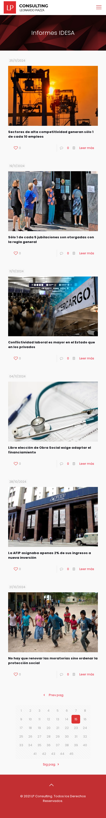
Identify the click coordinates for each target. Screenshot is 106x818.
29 (58, 736)
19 (39, 727)
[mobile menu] (99, 7)
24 (85, 727)
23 (76, 727)
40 (85, 745)
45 (71, 753)
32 (85, 736)
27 (39, 736)
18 (30, 727)
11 (39, 719)
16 (85, 719)
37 (57, 745)
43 (53, 753)
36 (49, 745)
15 (75, 719)
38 (67, 745)
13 (57, 719)
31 (75, 736)
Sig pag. (49, 764)
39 (76, 745)
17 (21, 727)
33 (21, 745)
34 (30, 745)
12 (48, 719)
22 (67, 727)
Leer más (86, 148)
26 (30, 736)
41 (34, 753)
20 (49, 727)
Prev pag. (56, 695)
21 (57, 727)
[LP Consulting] (26, 7)
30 (67, 736)
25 (21, 736)
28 (49, 736)
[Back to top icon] (53, 785)
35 (39, 745)
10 (30, 719)
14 (66, 719)
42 (44, 753)
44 (62, 753)
